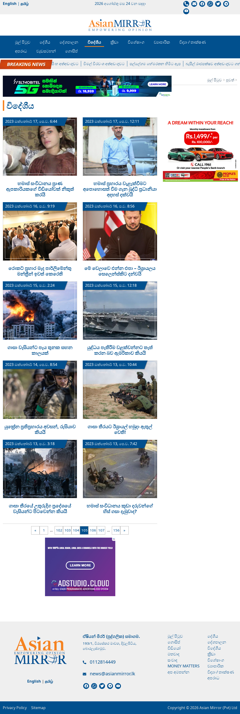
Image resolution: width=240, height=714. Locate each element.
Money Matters (183, 666)
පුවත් (230, 79)
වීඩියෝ (174, 648)
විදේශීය (94, 42)
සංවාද (172, 660)
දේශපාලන (69, 42)
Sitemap (38, 707)
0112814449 (103, 662)
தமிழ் (25, 3)
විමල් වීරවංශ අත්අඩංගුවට (94, 63)
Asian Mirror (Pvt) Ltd (218, 707)
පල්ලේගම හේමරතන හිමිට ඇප (145, 63)
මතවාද (174, 654)
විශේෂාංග (136, 42)
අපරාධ (21, 51)
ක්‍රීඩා (114, 42)
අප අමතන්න (178, 672)
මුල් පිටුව (22, 42)
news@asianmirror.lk (112, 673)
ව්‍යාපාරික (162, 42)
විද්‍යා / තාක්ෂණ (192, 42)
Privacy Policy (15, 707)
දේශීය (45, 42)
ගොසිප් (71, 51)
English (10, 3)
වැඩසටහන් (46, 51)
